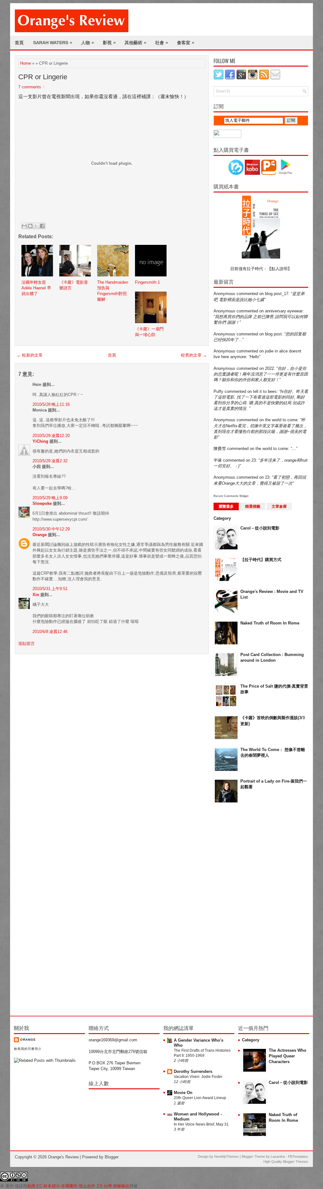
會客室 (185, 42)
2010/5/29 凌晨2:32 (50, 460)
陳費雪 (220, 448)
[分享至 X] (36, 226)
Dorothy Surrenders (193, 1071)
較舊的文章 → (194, 355)
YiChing (40, 441)
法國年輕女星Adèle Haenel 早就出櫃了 (36, 288)
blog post (273, 334)
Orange (39, 534)
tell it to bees (265, 391)
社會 (161, 42)
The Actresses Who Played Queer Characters (287, 1056)
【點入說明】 (279, 268)
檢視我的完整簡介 (28, 1048)
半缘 (218, 460)
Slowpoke (42, 503)
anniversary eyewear (283, 311)
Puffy (218, 391)
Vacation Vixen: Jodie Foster (198, 1076)
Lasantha (278, 1156)
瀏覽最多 (226, 506)
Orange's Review (63, 1157)
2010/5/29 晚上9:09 (50, 497)
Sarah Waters (52, 42)
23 (253, 460)
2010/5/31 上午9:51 (50, 588)
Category (222, 518)
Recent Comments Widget (231, 496)
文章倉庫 (279, 506)
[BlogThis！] (30, 226)
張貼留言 (26, 643)
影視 (109, 42)
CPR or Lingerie (42, 77)
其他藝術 (135, 42)
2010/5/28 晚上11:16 (51, 404)
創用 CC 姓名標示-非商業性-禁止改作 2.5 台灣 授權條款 (78, 1186)
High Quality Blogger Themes (285, 1161)
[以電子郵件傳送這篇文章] (24, 226)
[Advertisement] (239, 909)
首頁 (19, 42)
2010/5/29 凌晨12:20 (51, 435)
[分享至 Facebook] (42, 226)
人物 (87, 42)
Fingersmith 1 (147, 282)
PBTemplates (298, 1156)
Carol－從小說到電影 (259, 528)
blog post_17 (276, 293)
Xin (35, 594)
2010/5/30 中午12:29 (51, 529)
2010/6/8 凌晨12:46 (50, 631)
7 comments (29, 87)
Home (25, 63)
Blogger (112, 1157)
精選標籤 (252, 506)
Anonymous (224, 293)
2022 (269, 368)
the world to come (281, 419)
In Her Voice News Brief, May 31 (201, 1124)
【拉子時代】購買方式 (260, 559)
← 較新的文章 (30, 355)
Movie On (183, 1092)
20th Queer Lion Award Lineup (200, 1098)
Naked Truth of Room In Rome (269, 623)
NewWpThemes (226, 1156)
